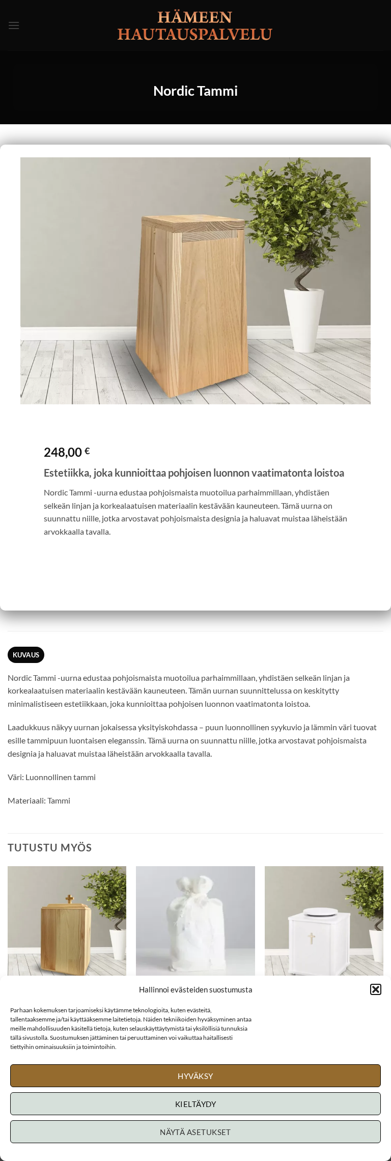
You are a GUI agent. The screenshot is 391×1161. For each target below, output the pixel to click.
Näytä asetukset (195, 1132)
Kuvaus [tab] (26, 655)
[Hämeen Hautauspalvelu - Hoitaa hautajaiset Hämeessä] (195, 25)
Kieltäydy (195, 1104)
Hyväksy (195, 1076)
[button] (376, 989)
